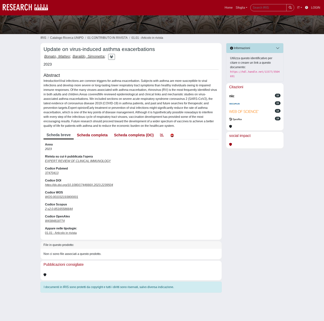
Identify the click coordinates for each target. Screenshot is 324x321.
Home (229, 7)
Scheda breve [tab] (58, 135)
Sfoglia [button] (240, 7)
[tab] (162, 135)
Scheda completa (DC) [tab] (134, 135)
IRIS (43, 37)
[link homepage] (27, 7)
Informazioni (241, 48)
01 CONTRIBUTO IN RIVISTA (107, 37)
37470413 (51, 173)
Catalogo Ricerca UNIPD (67, 37)
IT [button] (298, 7)
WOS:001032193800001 (61, 197)
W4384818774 (55, 220)
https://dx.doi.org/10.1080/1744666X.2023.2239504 (79, 185)
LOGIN (315, 7)
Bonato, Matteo (57, 56)
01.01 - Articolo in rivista (147, 37)
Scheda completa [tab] (92, 135)
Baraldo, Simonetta (88, 56)
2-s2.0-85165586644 (59, 209)
